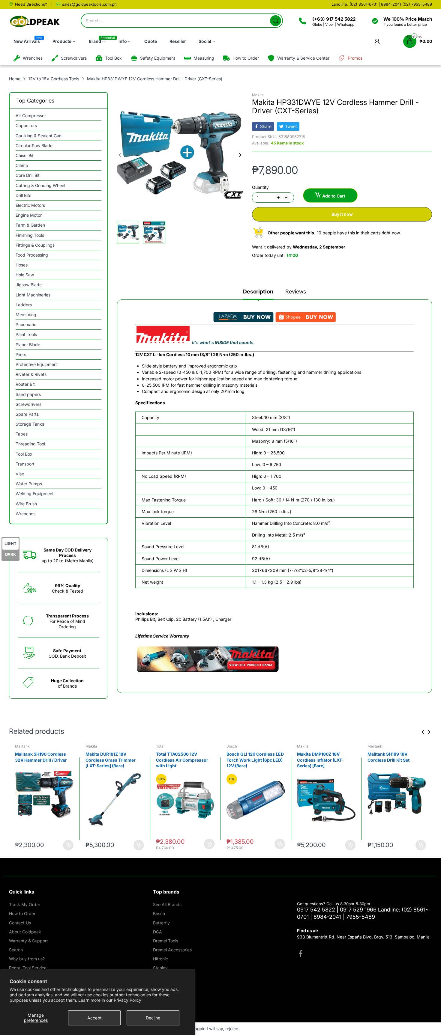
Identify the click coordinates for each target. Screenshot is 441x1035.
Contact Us (20, 922)
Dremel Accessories (172, 949)
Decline (153, 1017)
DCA (157, 931)
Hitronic (160, 958)
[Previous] (240, 154)
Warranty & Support (28, 940)
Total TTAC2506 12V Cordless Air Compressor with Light (182, 759)
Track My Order (24, 904)
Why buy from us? (27, 958)
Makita (258, 95)
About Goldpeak (25, 931)
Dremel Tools (165, 940)
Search (16, 949)
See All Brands (167, 904)
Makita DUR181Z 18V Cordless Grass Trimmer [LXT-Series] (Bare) (111, 759)
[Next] (120, 154)
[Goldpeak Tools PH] (35, 21)
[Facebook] (300, 954)
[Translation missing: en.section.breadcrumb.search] (275, 20)
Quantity (260, 187)
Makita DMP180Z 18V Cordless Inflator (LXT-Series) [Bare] (320, 759)
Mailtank (22, 746)
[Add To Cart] (68, 845)
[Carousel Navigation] (426, 731)
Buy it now (342, 214)
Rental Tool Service (27, 967)
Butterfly (161, 922)
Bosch (231, 746)
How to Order (22, 913)
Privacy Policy (127, 1000)
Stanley (160, 967)
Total (160, 746)
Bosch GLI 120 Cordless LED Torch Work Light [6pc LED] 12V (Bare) (255, 759)
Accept (94, 1017)
